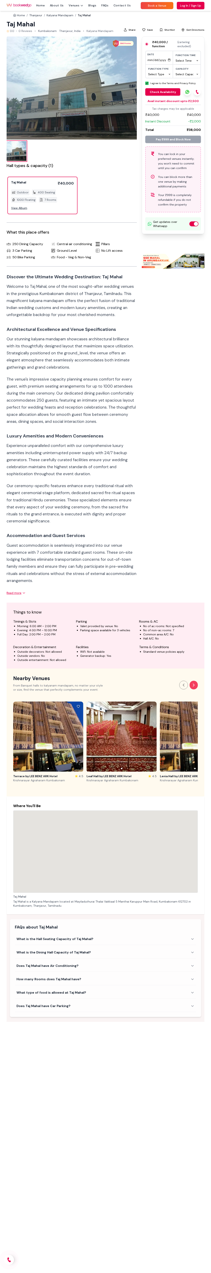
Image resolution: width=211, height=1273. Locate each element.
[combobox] (187, 60)
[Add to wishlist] (78, 706)
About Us (57, 5)
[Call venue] (9, 1260)
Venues (74, 5)
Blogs (92, 5)
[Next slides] (194, 685)
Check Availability (163, 92)
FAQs (105, 5)
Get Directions (195, 30)
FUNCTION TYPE (158, 69)
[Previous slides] (183, 685)
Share (132, 30)
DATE (150, 54)
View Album (19, 208)
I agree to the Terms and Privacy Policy (173, 83)
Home (40, 5)
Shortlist (169, 30)
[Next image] (79, 736)
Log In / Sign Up (190, 5)
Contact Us (122, 5)
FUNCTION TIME (186, 55)
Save (150, 30)
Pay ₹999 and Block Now (173, 139)
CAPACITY (182, 69)
